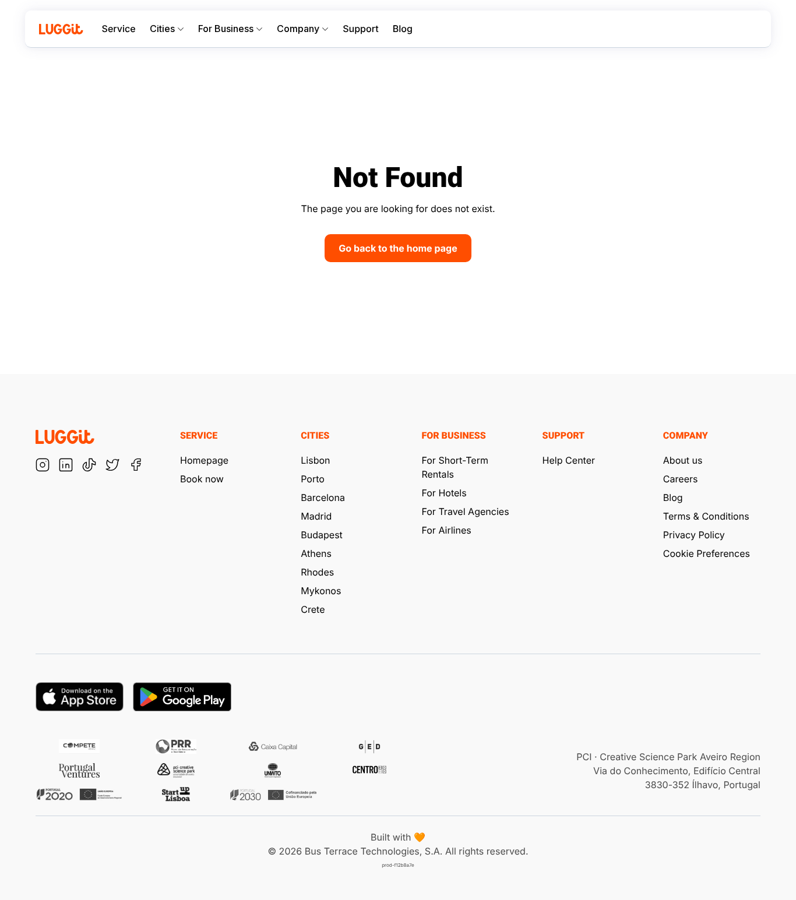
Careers (680, 479)
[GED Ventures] (369, 746)
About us (683, 460)
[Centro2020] (369, 770)
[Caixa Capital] (272, 746)
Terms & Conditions (706, 516)
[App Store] (80, 696)
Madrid (316, 516)
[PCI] (176, 770)
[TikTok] (89, 465)
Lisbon (315, 460)
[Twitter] (112, 465)
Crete (313, 609)
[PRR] (176, 746)
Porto (313, 479)
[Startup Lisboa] (176, 794)
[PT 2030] (272, 794)
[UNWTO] (272, 770)
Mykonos (321, 591)
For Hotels (443, 493)
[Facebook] (136, 465)
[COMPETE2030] (79, 746)
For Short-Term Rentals (454, 467)
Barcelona (323, 497)
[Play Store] (182, 696)
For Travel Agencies (465, 511)
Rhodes (317, 572)
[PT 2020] (79, 794)
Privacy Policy (694, 535)
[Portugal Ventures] (79, 770)
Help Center (569, 460)
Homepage (204, 460)
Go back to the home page (398, 248)
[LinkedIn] (66, 465)
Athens (316, 553)
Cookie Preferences (706, 553)
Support (360, 29)
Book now (202, 479)
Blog (403, 29)
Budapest (322, 535)
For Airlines (446, 530)
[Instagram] (43, 465)
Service (119, 29)
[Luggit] (61, 29)
